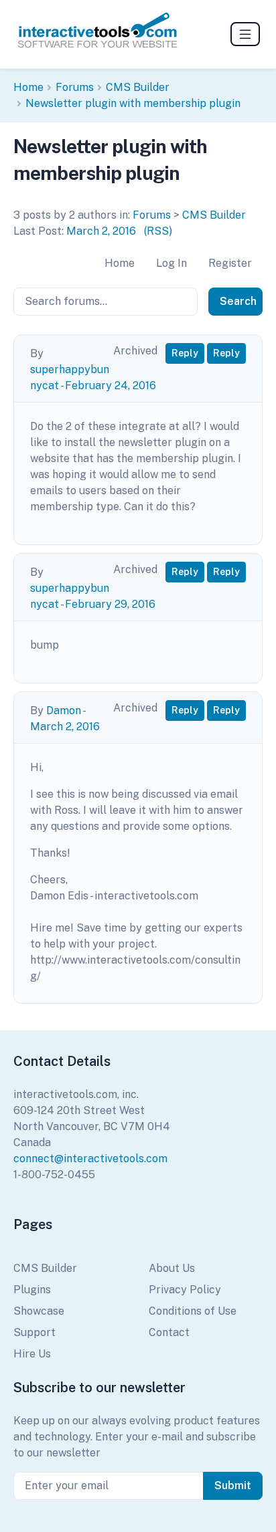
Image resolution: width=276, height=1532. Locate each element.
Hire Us (32, 1353)
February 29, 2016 (110, 604)
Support (34, 1332)
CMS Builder (137, 87)
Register (230, 263)
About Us (172, 1268)
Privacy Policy (185, 1289)
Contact (169, 1332)
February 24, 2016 (110, 385)
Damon (63, 710)
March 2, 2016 (101, 231)
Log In (171, 263)
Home (28, 87)
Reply (184, 353)
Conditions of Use (192, 1311)
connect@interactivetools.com (90, 1158)
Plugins (32, 1289)
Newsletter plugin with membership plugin (132, 103)
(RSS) (158, 231)
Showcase (38, 1311)
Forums (75, 87)
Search (238, 301)
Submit (232, 1485)
